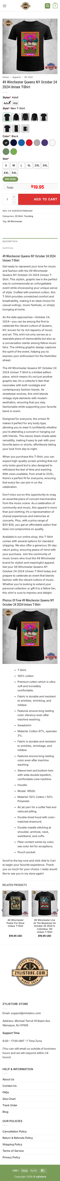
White (52, 142)
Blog (5, 1111)
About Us (8, 1079)
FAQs (5, 1092)
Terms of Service (13, 1150)
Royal (21, 142)
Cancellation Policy (14, 1131)
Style (6, 108)
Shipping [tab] (7, 248)
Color (6, 136)
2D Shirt (28, 77)
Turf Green (6, 151)
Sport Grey (37, 142)
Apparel (16, 77)
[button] (4, 6)
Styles (7, 97)
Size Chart (9, 1099)
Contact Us (9, 1085)
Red (29, 142)
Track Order (9, 1105)
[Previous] (3, 917)
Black (6, 142)
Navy (13, 142)
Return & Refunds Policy (17, 1137)
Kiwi (13, 151)
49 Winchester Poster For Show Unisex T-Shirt (15, 923)
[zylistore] (25, 6)
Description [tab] (9, 241)
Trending (28, 216)
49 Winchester (14, 221)
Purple (44, 142)
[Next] (57, 917)
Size (6, 158)
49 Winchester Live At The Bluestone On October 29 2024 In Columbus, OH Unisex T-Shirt (45, 926)
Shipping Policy (12, 1144)
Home (5, 77)
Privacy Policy (11, 1157)
